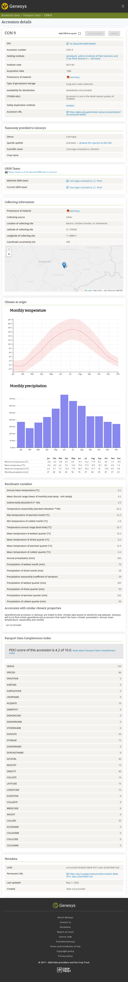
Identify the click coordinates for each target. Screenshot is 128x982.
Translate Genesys (65, 941)
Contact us (65, 922)
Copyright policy (65, 951)
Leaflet (89, 290)
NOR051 (70, 105)
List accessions (13, 625)
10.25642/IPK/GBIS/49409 (82, 43)
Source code (65, 936)
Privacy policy (65, 956)
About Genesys (65, 917)
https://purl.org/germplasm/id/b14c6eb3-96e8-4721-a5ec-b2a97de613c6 (92, 875)
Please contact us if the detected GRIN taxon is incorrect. (32, 172)
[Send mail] (6, 172)
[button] (64, 265)
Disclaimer (65, 927)
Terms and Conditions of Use (65, 946)
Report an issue (65, 931)
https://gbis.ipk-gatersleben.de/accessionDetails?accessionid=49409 (93, 113)
